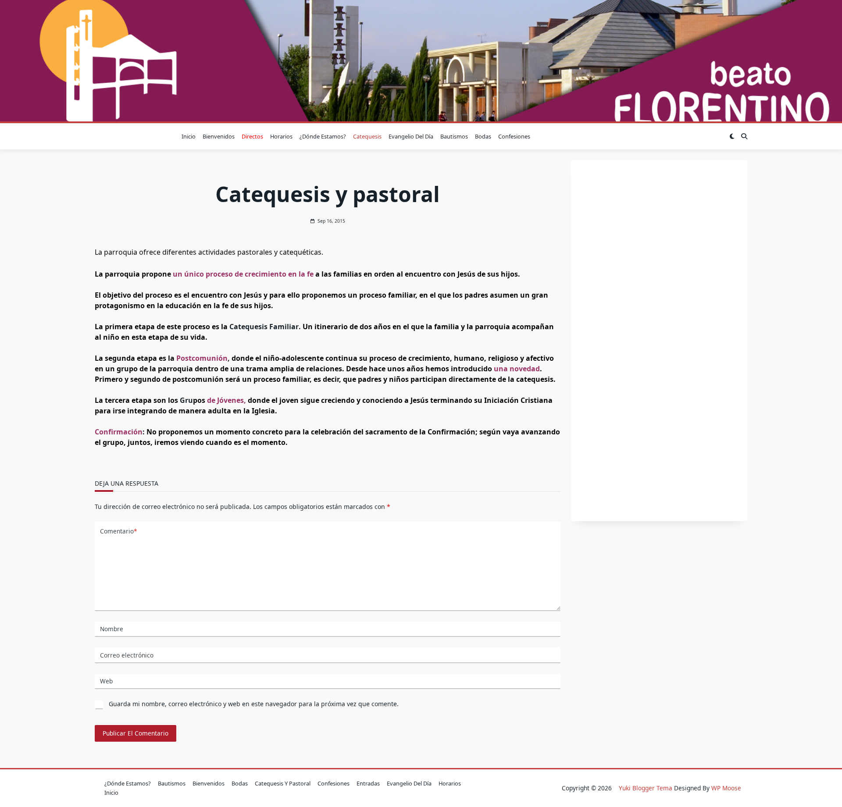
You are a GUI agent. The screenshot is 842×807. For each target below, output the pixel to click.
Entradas (368, 783)
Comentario (118, 531)
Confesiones (514, 136)
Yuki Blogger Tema (645, 788)
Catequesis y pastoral (282, 783)
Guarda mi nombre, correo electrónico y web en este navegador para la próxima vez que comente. (254, 704)
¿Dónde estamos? (323, 136)
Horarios (281, 136)
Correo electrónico (126, 655)
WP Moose (726, 788)
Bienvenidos (219, 136)
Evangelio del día (411, 136)
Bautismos (454, 136)
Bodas (483, 136)
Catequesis (367, 136)
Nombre (111, 629)
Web (106, 681)
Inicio (189, 136)
